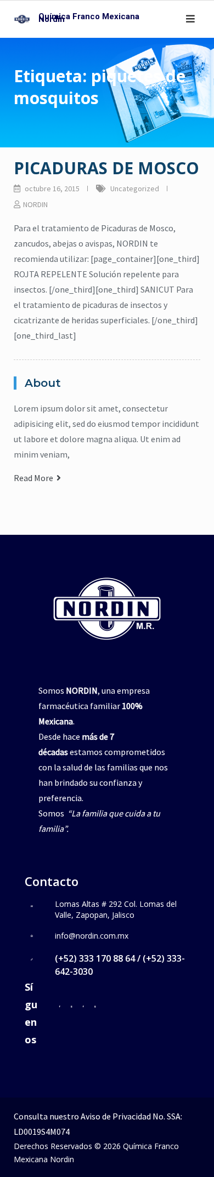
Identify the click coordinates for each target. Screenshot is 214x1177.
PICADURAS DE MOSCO (106, 168)
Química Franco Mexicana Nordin (88, 18)
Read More (35, 477)
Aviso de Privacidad (116, 1116)
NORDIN (35, 204)
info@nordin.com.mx (91, 935)
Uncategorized (134, 188)
